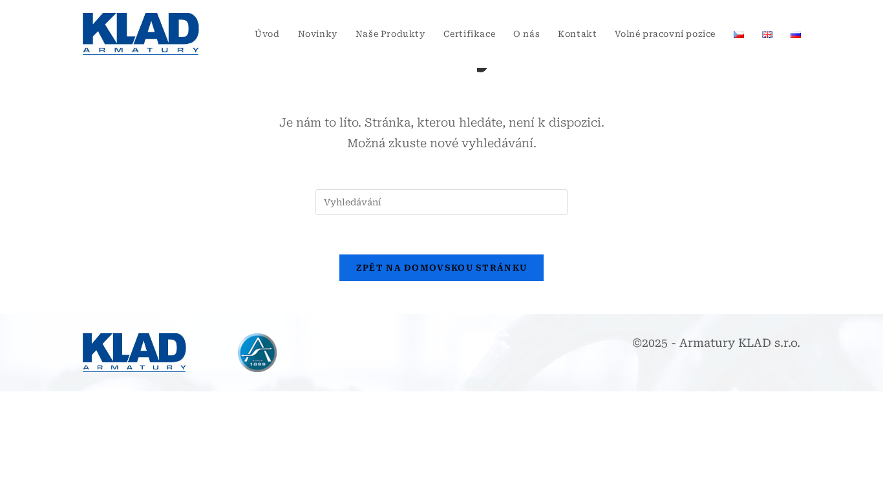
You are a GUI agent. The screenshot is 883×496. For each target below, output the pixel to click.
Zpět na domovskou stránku (441, 268)
